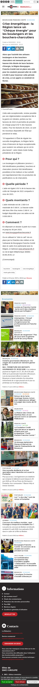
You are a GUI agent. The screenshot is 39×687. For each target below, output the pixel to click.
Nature (25, 425)
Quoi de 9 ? (18, 332)
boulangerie (16, 269)
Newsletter (9, 614)
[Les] (7, 497)
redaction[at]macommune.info (12, 633)
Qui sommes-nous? (10, 596)
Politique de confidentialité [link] (19, 685)
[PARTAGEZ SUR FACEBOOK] (4, 49)
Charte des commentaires (12, 599)
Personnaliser (33, 682)
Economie (31, 20)
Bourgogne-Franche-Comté (14, 20)
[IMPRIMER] (22, 49)
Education (26, 305)
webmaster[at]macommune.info (13, 659)
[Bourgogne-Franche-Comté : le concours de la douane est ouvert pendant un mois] (7, 543)
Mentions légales (10, 607)
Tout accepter (7, 682)
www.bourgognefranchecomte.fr (18, 233)
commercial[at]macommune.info (13, 638)
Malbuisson (18, 409)
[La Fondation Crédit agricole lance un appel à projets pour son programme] (7, 426)
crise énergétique (28, 269)
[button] (34, 2)
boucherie (7, 269)
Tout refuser (20, 682)
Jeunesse (25, 394)
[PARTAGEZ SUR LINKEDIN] (13, 49)
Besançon (18, 331)
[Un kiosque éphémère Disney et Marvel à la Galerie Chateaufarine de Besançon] (7, 442)
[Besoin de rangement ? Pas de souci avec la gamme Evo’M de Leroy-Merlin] (7, 333)
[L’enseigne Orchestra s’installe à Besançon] (7, 575)
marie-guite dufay (9, 272)
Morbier (5, 520)
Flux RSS (7, 604)
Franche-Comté (20, 303)
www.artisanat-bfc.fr (26, 249)
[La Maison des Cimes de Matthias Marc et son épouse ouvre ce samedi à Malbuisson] (7, 411)
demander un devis (12, 644)
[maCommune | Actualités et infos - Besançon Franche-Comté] (13, 7)
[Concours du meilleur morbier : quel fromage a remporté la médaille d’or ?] (19, 511)
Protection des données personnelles (17, 601)
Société (25, 410)
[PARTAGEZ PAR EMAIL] (17, 49)
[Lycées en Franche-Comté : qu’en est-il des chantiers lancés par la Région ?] (7, 305)
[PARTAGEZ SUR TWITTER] (9, 49)
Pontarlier (6, 468)
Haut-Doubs (18, 555)
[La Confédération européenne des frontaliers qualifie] (7, 558)
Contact (6, 594)
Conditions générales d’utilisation (15, 609)
